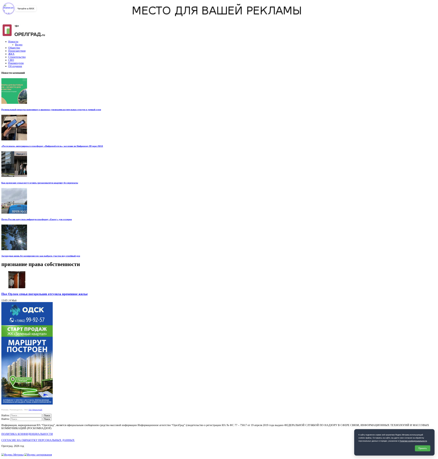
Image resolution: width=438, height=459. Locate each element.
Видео (18, 44)
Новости (13, 41)
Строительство (17, 56)
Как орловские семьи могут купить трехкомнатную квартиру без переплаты (39, 183)
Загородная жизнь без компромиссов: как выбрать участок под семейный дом (40, 256)
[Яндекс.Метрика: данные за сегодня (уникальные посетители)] (12, 454)
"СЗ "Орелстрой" (35, 410)
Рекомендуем (16, 63)
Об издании (15, 66)
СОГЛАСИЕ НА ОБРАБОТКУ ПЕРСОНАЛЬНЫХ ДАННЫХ (38, 440)
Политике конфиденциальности (413, 441)
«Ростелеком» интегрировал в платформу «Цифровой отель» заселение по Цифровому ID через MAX (52, 146)
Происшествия (16, 50)
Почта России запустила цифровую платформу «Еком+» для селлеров (36, 219)
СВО (11, 60)
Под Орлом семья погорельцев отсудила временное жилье (44, 294)
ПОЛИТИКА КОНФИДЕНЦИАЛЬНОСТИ (27, 434)
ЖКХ (11, 53)
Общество (14, 47)
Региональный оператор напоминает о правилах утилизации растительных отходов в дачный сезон (51, 109)
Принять (422, 448)
